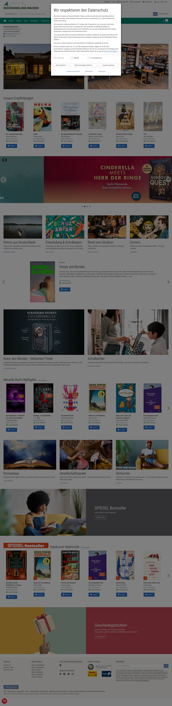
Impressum (102, 71)
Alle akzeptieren (61, 65)
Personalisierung (96, 58)
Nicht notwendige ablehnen (83, 65)
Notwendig (60, 58)
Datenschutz (89, 71)
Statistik (76, 58)
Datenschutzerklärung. (111, 51)
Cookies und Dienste (73, 71)
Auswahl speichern (108, 65)
